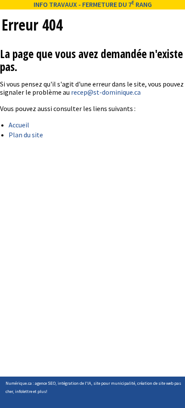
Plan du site (26, 134)
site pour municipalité (114, 383)
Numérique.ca (19, 383)
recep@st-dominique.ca (106, 92)
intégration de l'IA (74, 383)
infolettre (23, 391)
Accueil (19, 125)
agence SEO (45, 383)
